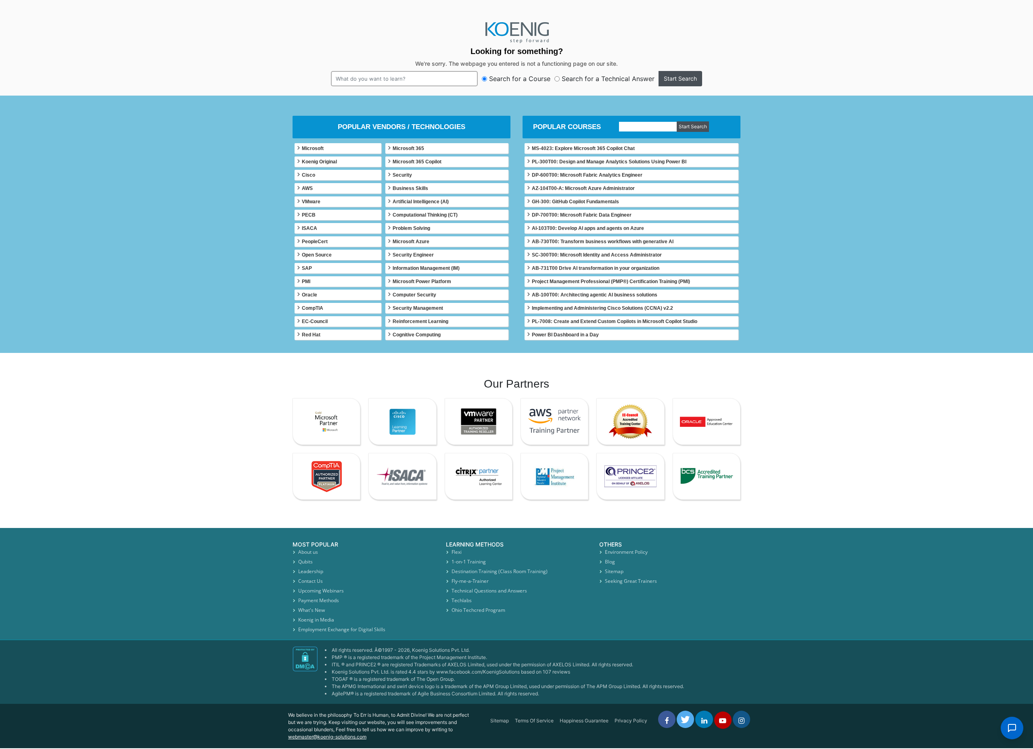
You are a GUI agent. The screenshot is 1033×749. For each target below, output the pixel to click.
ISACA (309, 228)
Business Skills (410, 188)
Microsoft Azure (411, 241)
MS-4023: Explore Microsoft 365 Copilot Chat (583, 148)
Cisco (308, 175)
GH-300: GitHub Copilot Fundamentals (575, 201)
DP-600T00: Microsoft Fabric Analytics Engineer (587, 175)
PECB (309, 215)
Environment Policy (626, 552)
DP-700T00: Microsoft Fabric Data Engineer (582, 215)
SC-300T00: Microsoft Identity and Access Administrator (597, 255)
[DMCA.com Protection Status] (305, 675)
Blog (610, 561)
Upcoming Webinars (321, 590)
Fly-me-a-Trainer (470, 581)
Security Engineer (413, 255)
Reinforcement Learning (420, 321)
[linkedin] (704, 719)
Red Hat (311, 335)
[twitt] (685, 719)
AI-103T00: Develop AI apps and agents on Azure (588, 228)
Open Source (317, 255)
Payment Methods (318, 600)
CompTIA (312, 308)
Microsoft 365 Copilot (417, 162)
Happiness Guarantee (584, 721)
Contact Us (310, 581)
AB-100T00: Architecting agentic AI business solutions (594, 295)
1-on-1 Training (469, 561)
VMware (311, 201)
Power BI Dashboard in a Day (565, 335)
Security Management (418, 308)
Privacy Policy (631, 721)
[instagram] (741, 719)
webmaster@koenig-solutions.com (327, 737)
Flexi (457, 552)
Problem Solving (411, 228)
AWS (307, 188)
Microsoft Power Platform (422, 281)
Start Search (680, 78)
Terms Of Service (534, 721)
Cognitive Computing (417, 335)
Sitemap (614, 571)
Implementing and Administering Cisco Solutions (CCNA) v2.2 (602, 308)
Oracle (309, 295)
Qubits (305, 561)
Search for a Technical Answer (608, 79)
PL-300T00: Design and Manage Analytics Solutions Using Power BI (609, 162)
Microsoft (313, 148)
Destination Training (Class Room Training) (500, 571)
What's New (311, 610)
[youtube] (723, 720)
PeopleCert (315, 241)
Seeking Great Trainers (631, 581)
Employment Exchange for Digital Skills (341, 629)
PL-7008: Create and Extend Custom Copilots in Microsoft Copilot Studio (614, 321)
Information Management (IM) (426, 268)
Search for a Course (519, 79)
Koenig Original (319, 162)
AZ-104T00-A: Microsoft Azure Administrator (583, 188)
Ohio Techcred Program (478, 610)
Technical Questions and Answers (489, 590)
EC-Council (315, 321)
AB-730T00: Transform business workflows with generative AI (602, 241)
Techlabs (462, 600)
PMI (306, 281)
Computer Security (414, 295)
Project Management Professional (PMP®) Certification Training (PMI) (611, 281)
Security (402, 175)
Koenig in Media (316, 619)
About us (308, 552)
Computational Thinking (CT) (425, 215)
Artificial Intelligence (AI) (421, 201)
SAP (307, 268)
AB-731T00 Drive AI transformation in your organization (595, 268)
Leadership (310, 571)
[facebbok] (666, 719)
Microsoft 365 (408, 148)
